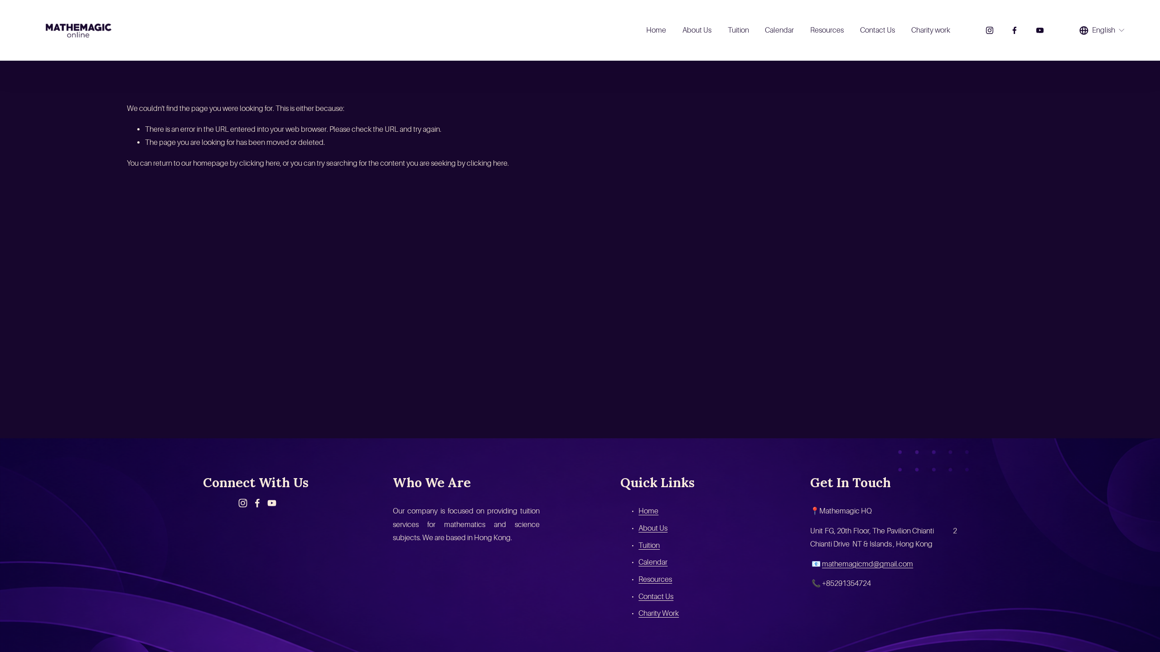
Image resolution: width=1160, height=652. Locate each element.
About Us (696, 30)
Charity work (930, 30)
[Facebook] (1014, 30)
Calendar (779, 30)
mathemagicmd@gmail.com (867, 564)
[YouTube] (1039, 30)
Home (656, 30)
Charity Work (658, 613)
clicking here (259, 163)
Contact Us (877, 30)
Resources (827, 30)
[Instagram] (989, 30)
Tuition (738, 30)
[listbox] (1102, 30)
